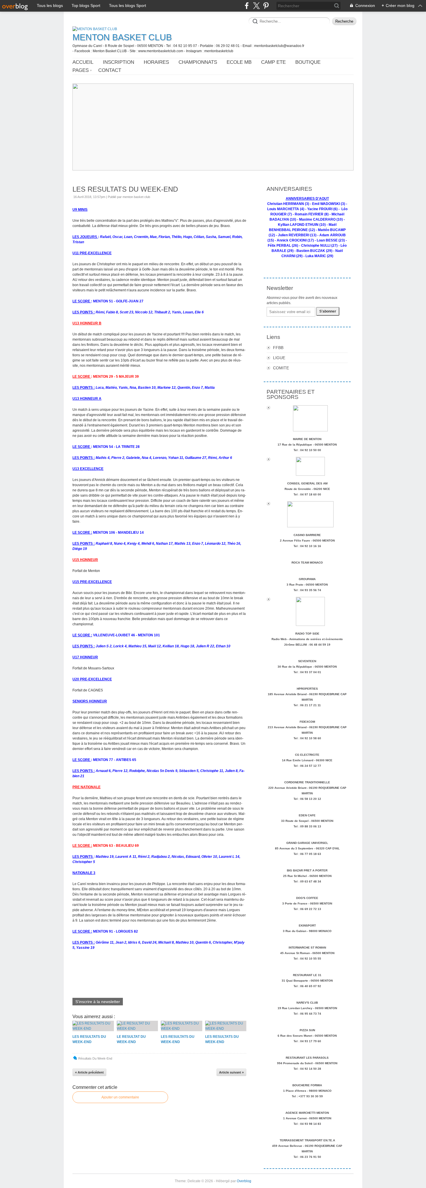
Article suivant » (231, 1072)
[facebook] (246, 5)
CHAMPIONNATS (198, 62)
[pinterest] (266, 5)
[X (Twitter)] (256, 5)
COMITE (281, 368)
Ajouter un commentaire (120, 1097)
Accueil (82, 62)
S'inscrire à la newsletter (97, 1001)
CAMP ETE (273, 62)
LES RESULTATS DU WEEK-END (125, 189)
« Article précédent (89, 1072)
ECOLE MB (239, 62)
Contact (109, 70)
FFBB (278, 347)
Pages (80, 70)
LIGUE (279, 357)
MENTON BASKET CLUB (122, 37)
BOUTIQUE (308, 62)
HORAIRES (156, 62)
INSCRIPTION (118, 62)
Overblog (244, 1181)
